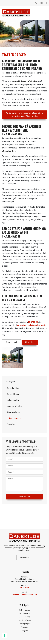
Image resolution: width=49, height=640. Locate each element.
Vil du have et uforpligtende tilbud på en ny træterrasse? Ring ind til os (24, 115)
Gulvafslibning (13, 394)
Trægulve (11, 424)
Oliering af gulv (13, 412)
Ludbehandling (13, 400)
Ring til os (29, 342)
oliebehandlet (8, 151)
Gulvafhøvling (13, 388)
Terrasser (24, 627)
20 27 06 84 (33, 322)
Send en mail (11, 342)
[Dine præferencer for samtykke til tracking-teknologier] (4, 635)
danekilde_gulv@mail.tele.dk (31, 325)
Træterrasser (15, 418)
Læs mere (24, 557)
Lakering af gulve (14, 406)
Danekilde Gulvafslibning (25, 81)
